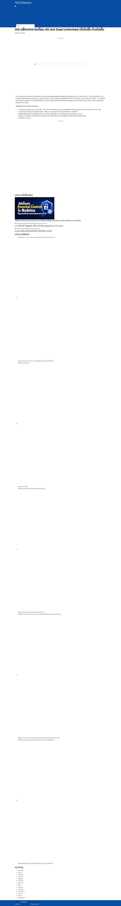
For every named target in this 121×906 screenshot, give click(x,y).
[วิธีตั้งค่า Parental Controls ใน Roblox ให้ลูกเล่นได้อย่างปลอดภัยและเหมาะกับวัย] (34, 208)
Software (17, 13)
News (16, 8)
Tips (16, 21)
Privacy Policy (35, 904)
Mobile (17, 19)
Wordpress (21, 898)
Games (17, 17)
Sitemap (17, 904)
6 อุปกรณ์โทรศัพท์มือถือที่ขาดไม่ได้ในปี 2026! (33, 231)
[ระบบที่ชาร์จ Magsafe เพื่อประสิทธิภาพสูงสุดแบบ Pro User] (31, 223)
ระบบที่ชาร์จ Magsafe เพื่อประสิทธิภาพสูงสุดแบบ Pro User (39, 225)
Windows (17, 15)
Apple (20, 874)
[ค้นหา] (36, 25)
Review (20, 887)
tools (20, 896)
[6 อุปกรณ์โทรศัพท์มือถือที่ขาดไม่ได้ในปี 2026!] (27, 229)
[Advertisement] (60, 50)
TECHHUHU (23, 2)
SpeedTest (18, 23)
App (16, 10)
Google (20, 879)
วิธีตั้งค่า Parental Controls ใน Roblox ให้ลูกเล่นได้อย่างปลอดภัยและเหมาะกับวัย (48, 220)
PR (19, 885)
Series (20, 889)
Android (20, 870)
